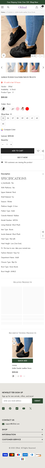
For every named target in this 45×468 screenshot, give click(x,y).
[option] (22, 36)
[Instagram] (3, 408)
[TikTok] (17, 408)
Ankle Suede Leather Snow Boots (21, 368)
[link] (11, 319)
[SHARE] (42, 151)
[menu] (2, 7)
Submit (37, 401)
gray (18, 376)
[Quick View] (14, 343)
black (13, 376)
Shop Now (34, 2)
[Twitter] (30, 408)
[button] (38, 56)
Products (10, 12)
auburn (16, 376)
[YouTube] (23, 408)
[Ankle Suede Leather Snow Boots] (22, 347)
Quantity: (4, 140)
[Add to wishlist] (38, 151)
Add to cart (17, 151)
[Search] (8, 7)
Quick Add (22, 361)
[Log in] (37, 7)
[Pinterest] (10, 408)
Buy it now (23, 157)
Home (3, 12)
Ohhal (10, 86)
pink (21, 376)
